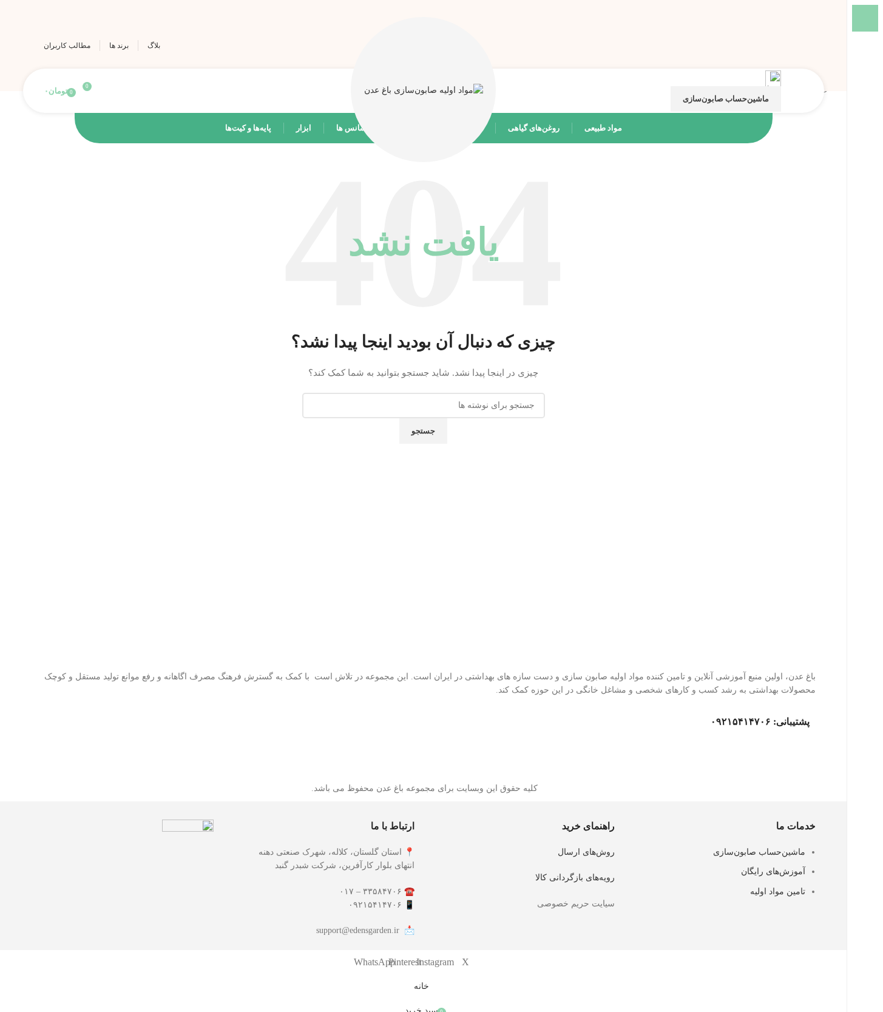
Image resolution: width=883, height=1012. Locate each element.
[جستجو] (110, 91)
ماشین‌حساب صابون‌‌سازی (726, 98)
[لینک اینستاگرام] (768, 45)
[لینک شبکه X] (791, 45)
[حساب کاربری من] (798, 91)
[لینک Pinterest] (744, 45)
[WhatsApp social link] (720, 45)
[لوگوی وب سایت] (423, 90)
